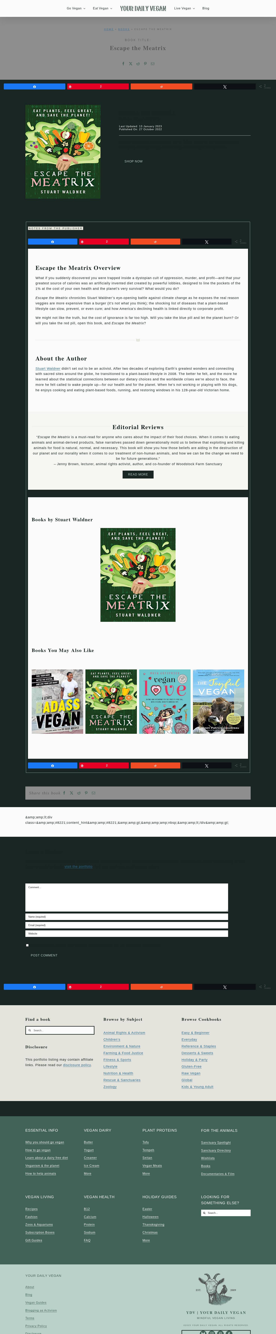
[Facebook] (123, 64)
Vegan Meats (152, 1165)
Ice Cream (91, 1165)
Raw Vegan (191, 1073)
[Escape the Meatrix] (138, 530)
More (87, 1173)
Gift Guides (33, 1240)
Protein (89, 1224)
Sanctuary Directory (216, 1150)
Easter (147, 1209)
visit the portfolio (79, 866)
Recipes (31, 1209)
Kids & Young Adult (197, 1087)
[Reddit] (138, 64)
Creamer (90, 1157)
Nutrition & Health (118, 1073)
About (29, 1287)
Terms (29, 1318)
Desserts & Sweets (197, 1053)
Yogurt (89, 1150)
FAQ (87, 1240)
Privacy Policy (36, 1326)
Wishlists (208, 1158)
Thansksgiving (153, 1224)
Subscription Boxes (40, 1232)
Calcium (90, 1216)
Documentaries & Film (218, 1174)
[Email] (152, 64)
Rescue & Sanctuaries (122, 1080)
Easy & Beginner (196, 1033)
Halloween (151, 1216)
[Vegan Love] (165, 671)
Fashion (31, 1216)
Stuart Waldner (47, 368)
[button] (37, 702)
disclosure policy (77, 1065)
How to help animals (40, 1173)
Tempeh (148, 1150)
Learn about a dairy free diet (46, 1157)
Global (187, 1080)
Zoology (110, 1087)
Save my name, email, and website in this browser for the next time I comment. (95, 945)
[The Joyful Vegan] (218, 671)
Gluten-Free (192, 1066)
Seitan (147, 1157)
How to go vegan (38, 1150)
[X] (130, 64)
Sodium (89, 1232)
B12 (87, 1209)
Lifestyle (110, 1066)
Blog (28, 1294)
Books (124, 29)
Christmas (150, 1232)
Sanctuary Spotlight (216, 1142)
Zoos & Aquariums (39, 1224)
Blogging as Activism (41, 1310)
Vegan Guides (36, 1302)
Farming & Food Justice (123, 1053)
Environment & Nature (121, 1046)
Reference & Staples (199, 1046)
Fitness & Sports (117, 1060)
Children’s (111, 1039)
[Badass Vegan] (57, 671)
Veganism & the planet (42, 1165)
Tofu (146, 1142)
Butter (88, 1142)
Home (109, 29)
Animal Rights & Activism (124, 1033)
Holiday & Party (195, 1060)
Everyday (189, 1039)
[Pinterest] (145, 64)
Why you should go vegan (44, 1142)
